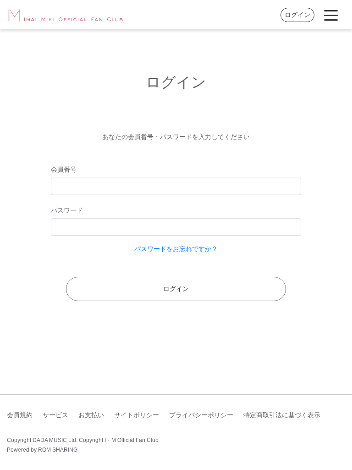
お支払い (91, 415)
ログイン (297, 14)
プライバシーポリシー (201, 415)
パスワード (67, 210)
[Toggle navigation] (331, 15)
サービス (55, 415)
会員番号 (64, 169)
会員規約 (20, 415)
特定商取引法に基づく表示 (281, 415)
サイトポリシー (136, 415)
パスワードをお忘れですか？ (176, 248)
